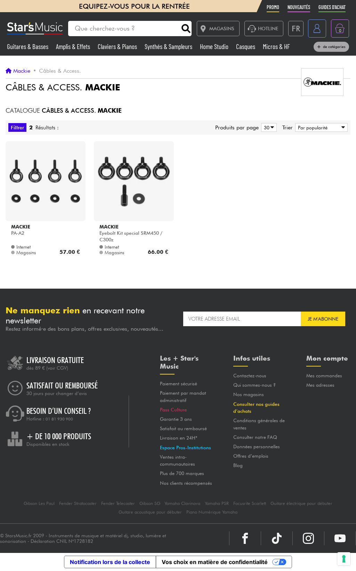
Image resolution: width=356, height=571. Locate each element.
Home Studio (215, 46)
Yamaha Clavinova (182, 503)
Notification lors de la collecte (110, 561)
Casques (246, 46)
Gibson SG (149, 503)
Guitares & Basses (28, 46)
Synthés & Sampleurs (169, 46)
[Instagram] (308, 538)
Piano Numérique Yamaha (211, 512)
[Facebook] (245, 538)
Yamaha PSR (217, 503)
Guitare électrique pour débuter (301, 503)
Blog (238, 465)
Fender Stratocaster (78, 503)
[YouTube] (340, 538)
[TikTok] (276, 538)
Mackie (21, 71)
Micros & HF (276, 46)
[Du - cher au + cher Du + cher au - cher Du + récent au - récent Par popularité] (320, 127)
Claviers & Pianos (118, 46)
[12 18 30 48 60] (268, 127)
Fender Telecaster (118, 503)
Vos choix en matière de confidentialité (215, 561)
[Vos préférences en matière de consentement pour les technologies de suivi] (343, 558)
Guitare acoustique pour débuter (150, 512)
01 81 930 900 (59, 419)
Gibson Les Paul (39, 503)
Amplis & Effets (73, 46)
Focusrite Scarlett (249, 503)
